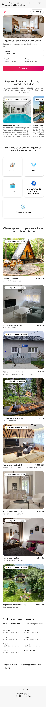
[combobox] (23, 53)
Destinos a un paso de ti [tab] (11, 624)
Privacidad (19, 696)
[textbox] (12, 61)
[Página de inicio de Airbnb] (4, 11)
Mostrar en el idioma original (14, 5)
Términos (28, 696)
